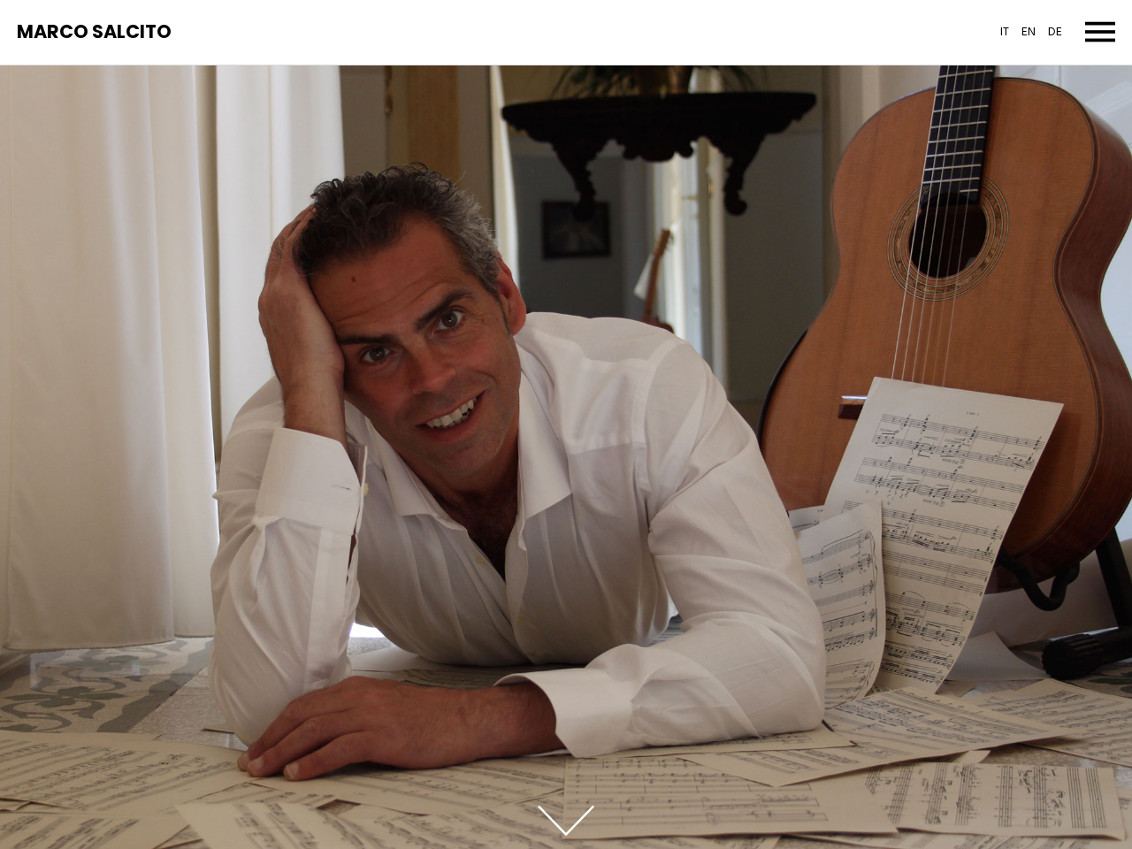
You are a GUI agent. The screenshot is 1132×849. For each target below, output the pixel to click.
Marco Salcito (94, 32)
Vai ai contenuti (566, 820)
